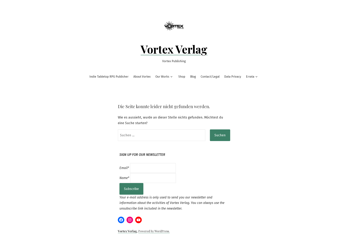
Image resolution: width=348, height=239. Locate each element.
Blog (193, 76)
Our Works (162, 76)
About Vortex (142, 76)
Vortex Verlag (174, 49)
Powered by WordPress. (154, 231)
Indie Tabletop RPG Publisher (109, 76)
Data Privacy (232, 76)
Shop (181, 76)
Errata (250, 76)
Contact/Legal (210, 76)
